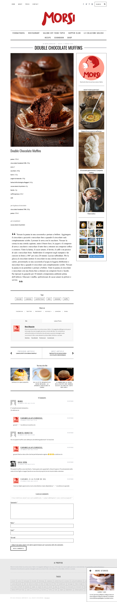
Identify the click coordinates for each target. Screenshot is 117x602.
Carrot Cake (102, 592)
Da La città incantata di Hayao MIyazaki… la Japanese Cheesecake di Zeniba (42, 385)
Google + (48, 311)
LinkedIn (58, 311)
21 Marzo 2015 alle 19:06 (26, 435)
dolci (49, 299)
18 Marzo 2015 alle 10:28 (26, 403)
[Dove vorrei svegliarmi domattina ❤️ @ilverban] (91, 249)
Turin (55, 589)
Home (13, 4)
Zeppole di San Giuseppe (20, 382)
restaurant (63, 587)
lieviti (20, 587)
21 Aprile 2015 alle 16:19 (26, 464)
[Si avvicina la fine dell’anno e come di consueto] (99, 225)
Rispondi (70, 401)
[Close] (90, 570)
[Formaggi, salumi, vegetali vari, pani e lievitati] (83, 233)
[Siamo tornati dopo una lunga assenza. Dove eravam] (83, 249)
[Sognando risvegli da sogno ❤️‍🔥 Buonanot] (91, 233)
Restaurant (34, 33)
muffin (66, 299)
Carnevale (26, 581)
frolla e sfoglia (79, 584)
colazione (28, 299)
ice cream (14, 587)
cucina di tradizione (76, 581)
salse (28, 589)
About (20, 4)
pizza (56, 587)
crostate (66, 581)
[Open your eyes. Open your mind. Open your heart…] (91, 241)
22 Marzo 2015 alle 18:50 (29, 449)
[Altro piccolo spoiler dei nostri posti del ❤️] (91, 225)
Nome (13, 523)
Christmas (41, 581)
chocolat (19, 299)
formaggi (70, 584)
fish (55, 584)
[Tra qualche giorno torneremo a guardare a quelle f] (99, 241)
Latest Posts (58, 321)
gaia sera (22, 462)
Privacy (47, 598)
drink (41, 584)
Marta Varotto (25, 433)
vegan (61, 589)
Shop (69, 37)
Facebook (19, 311)
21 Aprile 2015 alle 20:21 (29, 481)
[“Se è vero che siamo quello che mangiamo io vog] (83, 225)
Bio (26, 321)
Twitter (29, 311)
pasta (45, 587)
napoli (39, 587)
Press (27, 4)
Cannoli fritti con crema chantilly (26, 352)
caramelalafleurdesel (32, 418)
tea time (43, 589)
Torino (50, 589)
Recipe (48, 37)
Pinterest (38, 311)
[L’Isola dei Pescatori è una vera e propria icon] (83, 241)
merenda (57, 299)
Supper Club (74, 33)
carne (19, 581)
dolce (60, 43)
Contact (35, 4)
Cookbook (59, 37)
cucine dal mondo (16, 584)
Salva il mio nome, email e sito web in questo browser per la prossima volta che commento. (37, 545)
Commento (14, 502)
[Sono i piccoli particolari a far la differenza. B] (99, 249)
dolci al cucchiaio (33, 584)
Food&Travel (19, 33)
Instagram (50, 337)
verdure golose (78, 589)
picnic (50, 587)
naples (34, 587)
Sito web (13, 537)
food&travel (61, 584)
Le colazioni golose (94, 33)
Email (66, 311)
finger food (48, 584)
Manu (20, 401)
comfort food (39, 299)
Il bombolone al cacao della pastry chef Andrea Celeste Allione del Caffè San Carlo (64, 385)
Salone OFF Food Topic (54, 33)
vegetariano (68, 589)
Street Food (35, 589)
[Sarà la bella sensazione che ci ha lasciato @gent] (99, 233)
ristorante (71, 587)
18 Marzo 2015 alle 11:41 (29, 420)
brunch (14, 581)
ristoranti (78, 587)
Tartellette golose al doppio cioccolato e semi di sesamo (57, 353)
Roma (85, 587)
